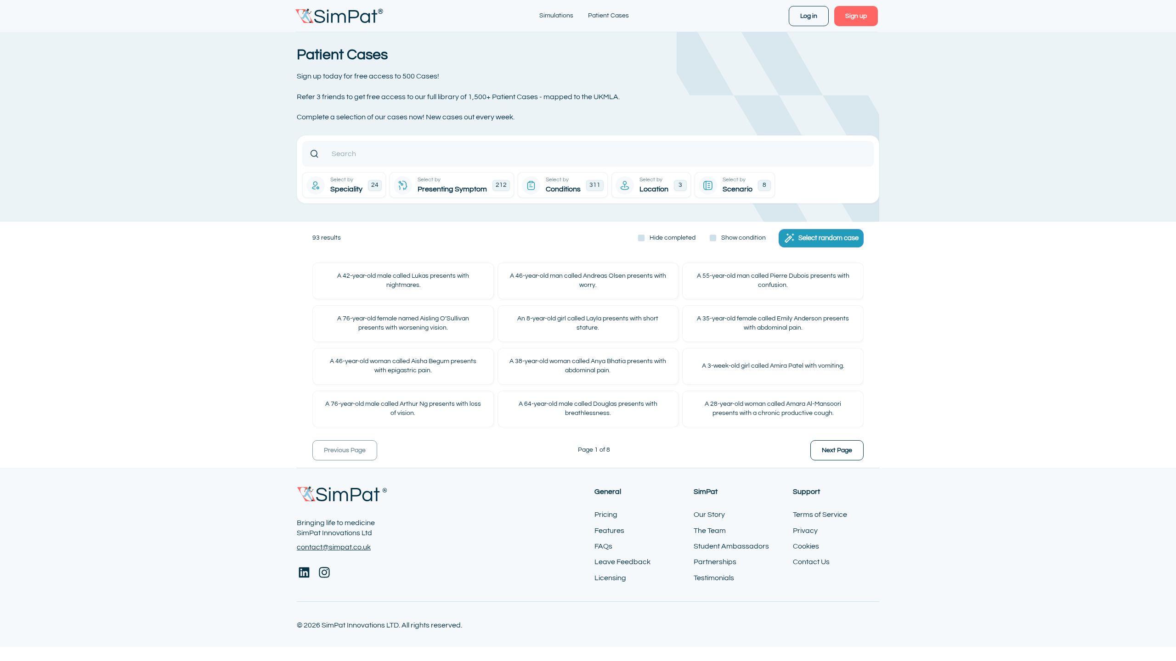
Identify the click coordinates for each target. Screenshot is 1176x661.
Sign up (856, 16)
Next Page (837, 450)
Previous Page (345, 450)
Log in (808, 16)
